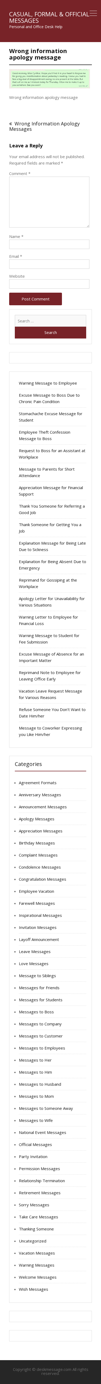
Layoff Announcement (39, 939)
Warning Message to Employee (48, 383)
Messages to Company (40, 1023)
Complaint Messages (38, 855)
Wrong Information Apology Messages (44, 126)
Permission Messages (39, 1168)
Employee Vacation (36, 891)
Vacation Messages (37, 1253)
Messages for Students (40, 999)
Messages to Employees (42, 1048)
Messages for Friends (39, 987)
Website (17, 276)
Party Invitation (33, 1156)
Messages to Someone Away (46, 1108)
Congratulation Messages (42, 879)
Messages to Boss (36, 1011)
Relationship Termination (42, 1180)
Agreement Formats (38, 782)
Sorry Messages (34, 1204)
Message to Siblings (37, 975)
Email (15, 256)
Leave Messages (35, 951)
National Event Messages (42, 1132)
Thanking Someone (36, 1229)
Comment (19, 173)
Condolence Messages (40, 867)
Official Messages (35, 1144)
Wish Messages (33, 1289)
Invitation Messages (38, 927)
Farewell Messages (37, 903)
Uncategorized (32, 1241)
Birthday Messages (37, 843)
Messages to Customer (41, 1036)
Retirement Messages (40, 1192)
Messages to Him (35, 1072)
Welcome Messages (38, 1277)
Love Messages (33, 963)
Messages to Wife (36, 1120)
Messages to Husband (40, 1084)
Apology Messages (36, 818)
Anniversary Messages (40, 794)
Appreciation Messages (40, 831)
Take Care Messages (38, 1216)
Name (16, 236)
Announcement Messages (43, 806)
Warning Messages (36, 1265)
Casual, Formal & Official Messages (49, 17)
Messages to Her (35, 1060)
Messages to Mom (36, 1096)
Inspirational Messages (40, 915)
